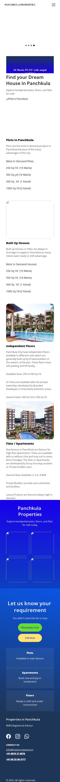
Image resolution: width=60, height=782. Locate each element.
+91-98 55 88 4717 (16, 759)
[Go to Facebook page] (8, 736)
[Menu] (53, 4)
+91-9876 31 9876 (15, 753)
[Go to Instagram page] (17, 736)
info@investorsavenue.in (19, 749)
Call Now (30, 637)
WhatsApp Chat (30, 627)
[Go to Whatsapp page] (26, 736)
